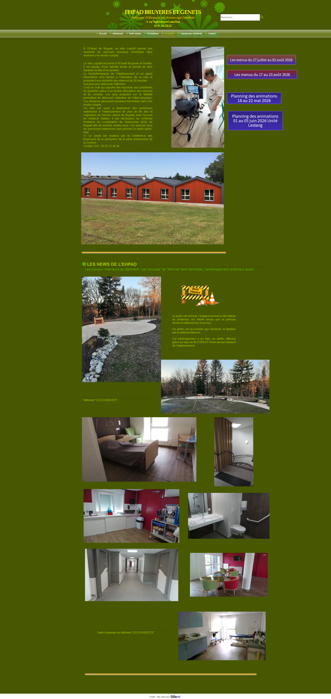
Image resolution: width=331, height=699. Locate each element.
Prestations (153, 33)
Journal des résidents (191, 33)
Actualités (170, 33)
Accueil (103, 33)
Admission (118, 33)
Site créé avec (163, 697)
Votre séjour (135, 33)
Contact (212, 33)
